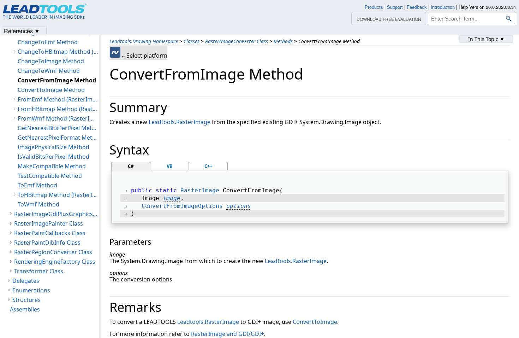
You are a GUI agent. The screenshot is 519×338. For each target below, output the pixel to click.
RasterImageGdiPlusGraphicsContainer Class (56, 214)
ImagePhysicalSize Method (53, 147)
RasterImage (199, 190)
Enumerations (31, 290)
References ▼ (22, 30)
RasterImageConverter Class (236, 41)
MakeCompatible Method (52, 166)
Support (395, 7)
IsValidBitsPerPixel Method (53, 157)
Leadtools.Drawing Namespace (143, 41)
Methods (283, 41)
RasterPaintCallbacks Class (49, 233)
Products (374, 7)
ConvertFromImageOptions (182, 206)
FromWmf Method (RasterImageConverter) (58, 118)
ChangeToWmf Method (49, 71)
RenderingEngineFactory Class (54, 262)
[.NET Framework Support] (115, 52)
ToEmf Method (37, 185)
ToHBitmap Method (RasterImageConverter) (58, 195)
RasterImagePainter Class (48, 223)
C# (130, 166)
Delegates (25, 281)
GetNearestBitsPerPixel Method (58, 128)
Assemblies (25, 309)
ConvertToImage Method (51, 90)
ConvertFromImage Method (57, 80)
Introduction (443, 7)
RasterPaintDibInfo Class (47, 242)
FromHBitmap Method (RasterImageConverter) (58, 109)
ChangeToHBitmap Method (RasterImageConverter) (58, 52)
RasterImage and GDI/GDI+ (227, 334)
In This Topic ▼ (486, 39)
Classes (191, 41)
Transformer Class (38, 271)
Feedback (417, 7)
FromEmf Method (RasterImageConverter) (58, 99)
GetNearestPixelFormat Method (58, 137)
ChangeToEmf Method (48, 42)
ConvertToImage (315, 322)
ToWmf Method (38, 204)
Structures (26, 300)
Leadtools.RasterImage (179, 122)
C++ (208, 166)
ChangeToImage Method (51, 61)
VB (170, 166)
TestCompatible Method (50, 176)
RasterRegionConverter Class (53, 252)
